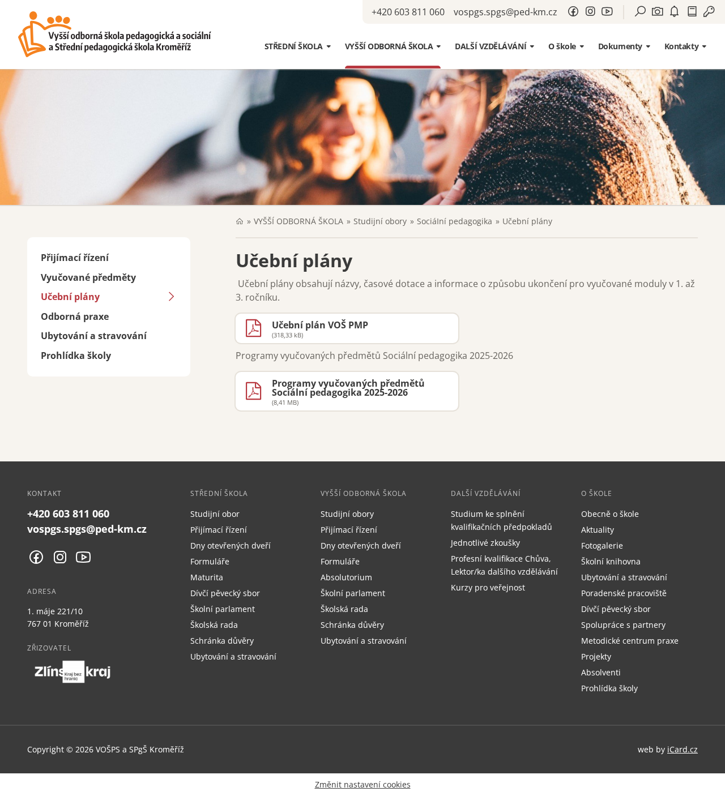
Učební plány (70, 296)
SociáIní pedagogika (454, 221)
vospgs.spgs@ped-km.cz (505, 12)
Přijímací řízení (75, 257)
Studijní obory (380, 221)
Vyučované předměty (88, 277)
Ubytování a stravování (94, 335)
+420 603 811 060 (408, 12)
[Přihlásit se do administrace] (713, 784)
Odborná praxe (75, 316)
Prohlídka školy (76, 355)
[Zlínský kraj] (72, 671)
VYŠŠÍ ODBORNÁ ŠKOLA (298, 221)
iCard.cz (682, 749)
